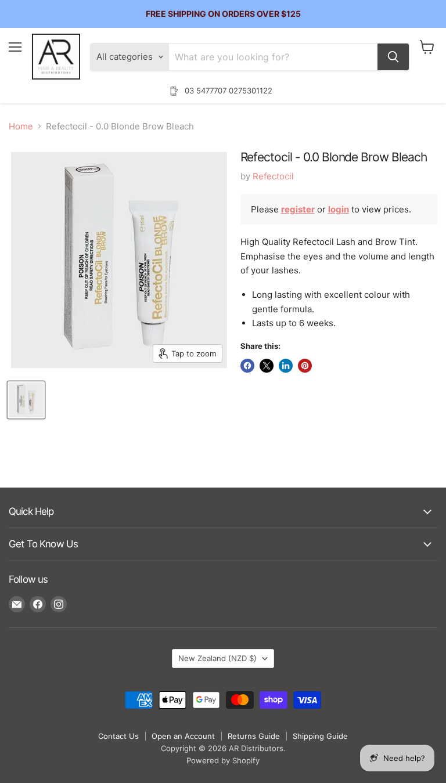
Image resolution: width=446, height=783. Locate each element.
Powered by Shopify (223, 760)
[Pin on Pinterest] (305, 366)
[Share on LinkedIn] (286, 366)
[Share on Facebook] (247, 366)
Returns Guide (254, 736)
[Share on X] (267, 366)
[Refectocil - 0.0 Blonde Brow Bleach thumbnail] (26, 399)
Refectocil (273, 176)
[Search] (393, 57)
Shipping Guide (320, 736)
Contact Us (118, 736)
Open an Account (183, 736)
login (338, 209)
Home (21, 126)
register (298, 209)
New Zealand (217, 658)
